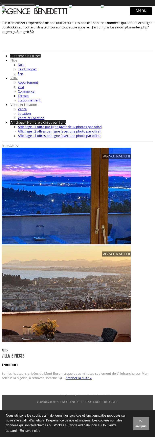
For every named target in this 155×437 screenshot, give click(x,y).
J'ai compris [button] (141, 423)
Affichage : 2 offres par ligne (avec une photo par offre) (59, 131)
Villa (21, 87)
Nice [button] (14, 60)
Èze (20, 73)
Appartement (28, 82)
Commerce (26, 91)
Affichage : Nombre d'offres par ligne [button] (38, 122)
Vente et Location (31, 118)
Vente (22, 109)
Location (24, 113)
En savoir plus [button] (30, 430)
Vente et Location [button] (24, 104)
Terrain (23, 96)
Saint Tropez (27, 69)
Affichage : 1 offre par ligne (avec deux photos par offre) (60, 127)
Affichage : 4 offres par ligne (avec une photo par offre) (59, 135)
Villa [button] (14, 78)
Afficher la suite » (79, 378)
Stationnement (29, 100)
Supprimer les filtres (25, 56)
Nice (21, 65)
